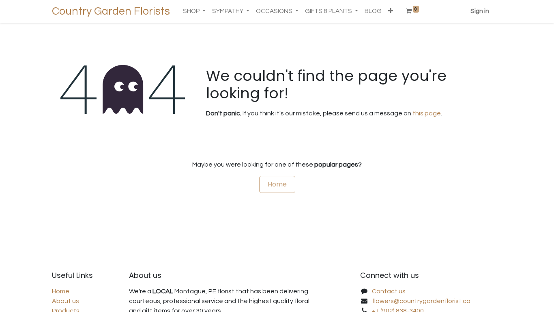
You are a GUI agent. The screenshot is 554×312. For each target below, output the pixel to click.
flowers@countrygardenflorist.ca (421, 301)
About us (65, 301)
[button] (390, 12)
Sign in (479, 11)
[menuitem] (373, 12)
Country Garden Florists (111, 11)
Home (277, 184)
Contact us (389, 291)
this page (426, 113)
